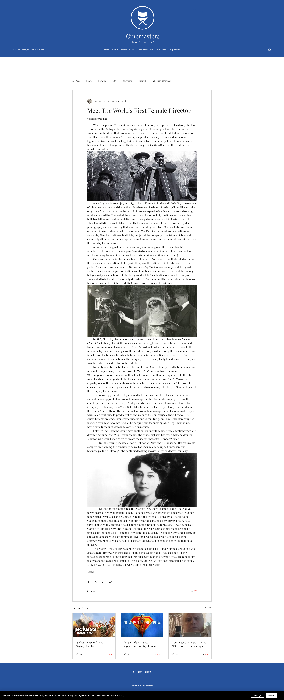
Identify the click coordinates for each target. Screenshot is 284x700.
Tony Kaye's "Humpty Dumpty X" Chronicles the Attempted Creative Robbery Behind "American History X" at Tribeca (189, 644)
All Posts (76, 80)
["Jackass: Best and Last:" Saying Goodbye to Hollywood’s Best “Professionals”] (94, 625)
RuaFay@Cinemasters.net (32, 49)
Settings (257, 695)
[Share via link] (110, 581)
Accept (271, 695)
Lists (114, 80)
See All (208, 607)
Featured (142, 80)
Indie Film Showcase (161, 80)
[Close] (280, 695)
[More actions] (195, 101)
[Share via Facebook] (88, 581)
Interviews (127, 80)
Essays (89, 80)
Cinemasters (143, 36)
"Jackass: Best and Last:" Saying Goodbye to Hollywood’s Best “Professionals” (90, 644)
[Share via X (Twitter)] (96, 581)
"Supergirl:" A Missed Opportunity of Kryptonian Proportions (140, 644)
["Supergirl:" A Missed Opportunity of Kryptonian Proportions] (142, 625)
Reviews (102, 80)
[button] (207, 81)
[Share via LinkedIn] (103, 581)
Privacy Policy (117, 695)
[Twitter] (269, 49)
